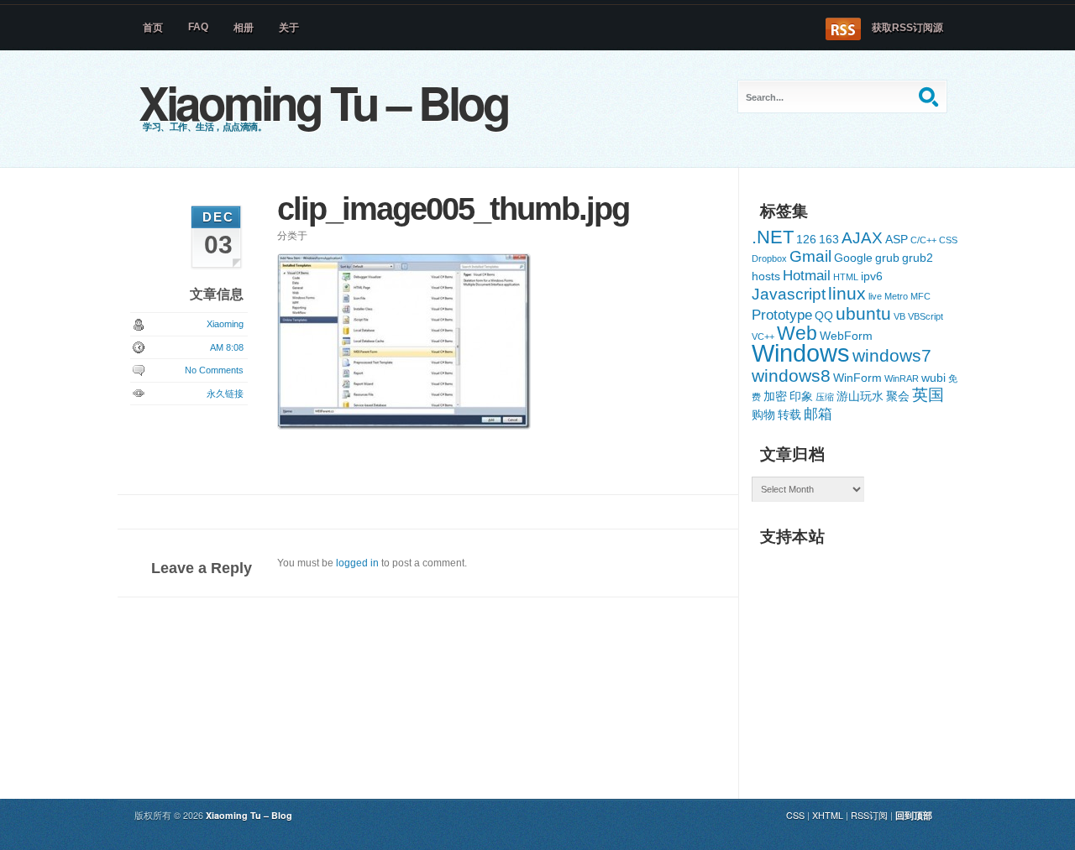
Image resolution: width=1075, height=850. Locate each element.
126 (806, 239)
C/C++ (923, 240)
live (875, 296)
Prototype (782, 315)
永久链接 (225, 393)
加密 (775, 396)
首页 (153, 28)
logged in (357, 563)
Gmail (810, 256)
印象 (801, 396)
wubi (933, 377)
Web (797, 333)
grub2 (917, 257)
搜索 (930, 96)
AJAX (862, 238)
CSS (948, 240)
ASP (896, 239)
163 (829, 239)
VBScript (925, 316)
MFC (920, 296)
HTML (845, 277)
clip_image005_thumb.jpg (453, 208)
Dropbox (769, 258)
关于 (289, 28)
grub (887, 257)
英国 (928, 395)
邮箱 (818, 414)
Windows (801, 353)
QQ (824, 315)
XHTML (827, 815)
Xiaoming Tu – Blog (323, 102)
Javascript (789, 294)
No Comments (214, 370)
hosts (766, 276)
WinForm (857, 377)
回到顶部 (913, 815)
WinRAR (901, 378)
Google (853, 257)
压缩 (824, 397)
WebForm (846, 335)
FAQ (198, 27)
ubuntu (863, 313)
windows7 (891, 355)
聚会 (898, 396)
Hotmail (807, 276)
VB (899, 316)
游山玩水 (860, 396)
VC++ (763, 336)
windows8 (791, 375)
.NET (773, 237)
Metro (896, 296)
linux (847, 293)
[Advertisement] (878, 659)
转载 (789, 414)
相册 (243, 28)
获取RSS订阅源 (907, 28)
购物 (763, 414)
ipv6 (872, 276)
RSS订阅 (869, 815)
